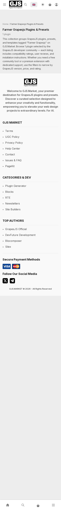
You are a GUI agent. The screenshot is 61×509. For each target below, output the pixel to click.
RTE (7, 197)
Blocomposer (13, 240)
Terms (9, 131)
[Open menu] (5, 5)
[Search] (25, 4)
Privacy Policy (14, 142)
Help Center (12, 148)
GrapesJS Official (16, 229)
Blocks (9, 191)
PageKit (9, 166)
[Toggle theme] (43, 4)
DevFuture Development (20, 235)
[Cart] (50, 4)
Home (5, 24)
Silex (8, 246)
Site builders (12, 209)
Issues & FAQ (13, 160)
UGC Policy (12, 136)
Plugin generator (15, 185)
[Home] (7, 505)
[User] (56, 4)
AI (52, 110)
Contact (10, 154)
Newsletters (12, 203)
